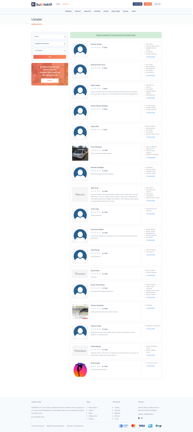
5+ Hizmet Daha (150, 56)
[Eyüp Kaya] (80, 273)
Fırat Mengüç (96, 147)
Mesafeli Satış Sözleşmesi (55, 426)
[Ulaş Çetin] (80, 132)
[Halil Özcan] (80, 256)
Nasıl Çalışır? (93, 407)
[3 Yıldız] (96, 47)
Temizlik (117, 410)
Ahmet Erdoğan (97, 167)
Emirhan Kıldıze (97, 229)
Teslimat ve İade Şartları (75, 426)
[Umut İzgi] (80, 215)
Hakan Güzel (96, 326)
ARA (49, 57)
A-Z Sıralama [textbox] (39, 50)
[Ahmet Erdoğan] (80, 173)
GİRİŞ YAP (157, 4)
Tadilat (116, 407)
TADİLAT (78, 11)
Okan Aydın (95, 85)
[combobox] (50, 36)
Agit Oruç (95, 188)
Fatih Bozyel (96, 346)
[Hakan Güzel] (80, 332)
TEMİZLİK (68, 11)
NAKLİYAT (87, 11)
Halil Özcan (95, 250)
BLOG (58, 4)
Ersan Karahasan (98, 285)
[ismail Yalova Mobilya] (80, 112)
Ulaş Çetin (95, 126)
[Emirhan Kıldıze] (80, 235)
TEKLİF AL (148, 4)
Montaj (116, 416)
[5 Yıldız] (100, 47)
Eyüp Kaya (95, 271)
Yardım (91, 410)
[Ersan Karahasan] (80, 291)
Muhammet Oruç (98, 65)
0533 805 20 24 (39, 417)
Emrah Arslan (96, 44)
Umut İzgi (95, 209)
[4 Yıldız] (98, 47)
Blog (90, 413)
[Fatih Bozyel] (80, 350)
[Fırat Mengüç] (80, 153)
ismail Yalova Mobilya (99, 106)
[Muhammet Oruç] (80, 71)
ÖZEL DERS (116, 11)
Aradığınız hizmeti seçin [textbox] (42, 43)
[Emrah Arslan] (80, 50)
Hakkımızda (93, 416)
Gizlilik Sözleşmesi (37, 426)
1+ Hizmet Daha (150, 213)
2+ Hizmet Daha (150, 254)
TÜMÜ (133, 11)
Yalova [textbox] (37, 36)
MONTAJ (97, 11)
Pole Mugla (95, 363)
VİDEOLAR (65, 4)
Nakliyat (117, 413)
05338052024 (148, 414)
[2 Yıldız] (94, 47)
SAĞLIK (125, 11)
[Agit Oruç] (80, 194)
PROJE (106, 11)
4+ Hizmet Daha (150, 157)
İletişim (49, 80)
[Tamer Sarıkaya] (80, 311)
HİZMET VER (137, 4)
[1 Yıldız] (92, 47)
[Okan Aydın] (80, 91)
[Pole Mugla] (80, 369)
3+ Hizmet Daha (150, 112)
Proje (116, 419)
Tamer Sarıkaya (97, 305)
